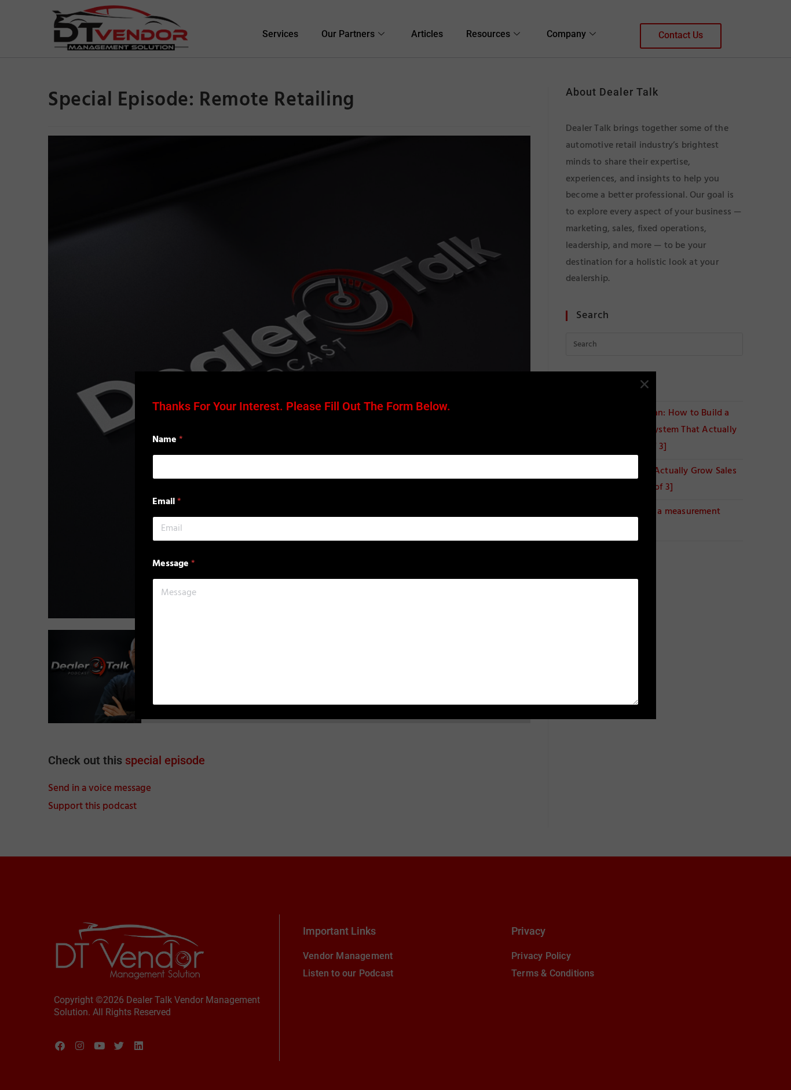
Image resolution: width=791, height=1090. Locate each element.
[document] (395, 545)
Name (167, 440)
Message (173, 564)
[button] (644, 384)
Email (166, 502)
